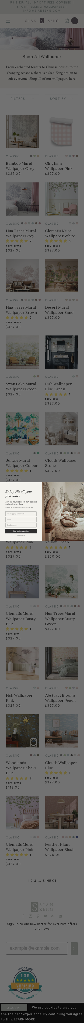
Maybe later (21, 535)
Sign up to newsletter (21, 531)
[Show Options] (35, 514)
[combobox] (20, 514)
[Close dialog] (82, 484)
